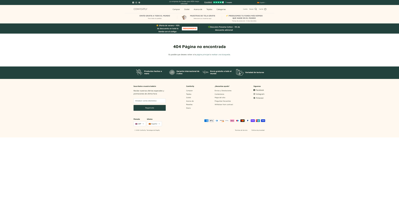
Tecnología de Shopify (153, 130)
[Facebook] (133, 2)
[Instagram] (136, 2)
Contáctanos (219, 94)
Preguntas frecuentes (223, 101)
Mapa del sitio (220, 97)
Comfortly (143, 130)
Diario (188, 108)
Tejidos (188, 94)
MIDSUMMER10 (189, 28)
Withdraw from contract (224, 104)
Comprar (189, 90)
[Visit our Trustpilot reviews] (218, 2)
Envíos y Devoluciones (223, 90)
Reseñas (189, 104)
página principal (203, 54)
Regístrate (149, 108)
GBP (139, 124)
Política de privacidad (258, 130)
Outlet (188, 97)
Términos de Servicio (241, 130)
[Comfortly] (140, 9)
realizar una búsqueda (221, 54)
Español (262, 2)
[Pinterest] (139, 2)
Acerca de (190, 101)
